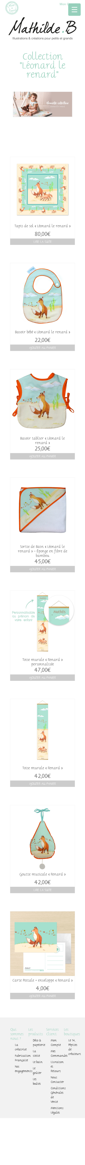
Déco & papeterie (39, 1042)
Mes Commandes (57, 1053)
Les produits (35, 1032)
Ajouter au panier (42, 347)
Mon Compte (56, 1042)
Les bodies (37, 1081)
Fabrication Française (21, 1058)
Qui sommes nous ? (17, 1034)
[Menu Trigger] (74, 9)
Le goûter (37, 1070)
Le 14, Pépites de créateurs (74, 1047)
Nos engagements (21, 1069)
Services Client (52, 1032)
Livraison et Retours (57, 1066)
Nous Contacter (57, 1079)
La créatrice (21, 1047)
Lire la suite (43, 241)
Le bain (38, 1062)
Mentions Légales (57, 1110)
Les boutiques (72, 1032)
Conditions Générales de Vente (57, 1095)
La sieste (36, 1053)
